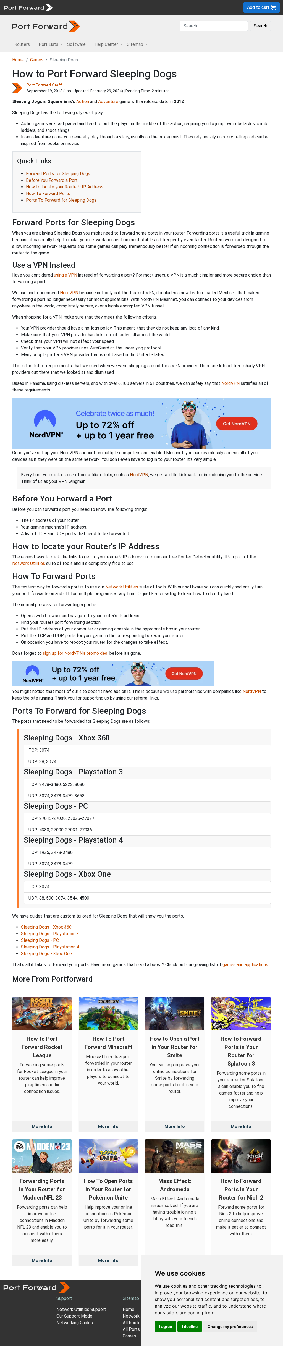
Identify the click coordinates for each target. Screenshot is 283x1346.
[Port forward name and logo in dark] (46, 26)
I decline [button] (190, 1326)
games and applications (245, 964)
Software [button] (77, 44)
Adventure (108, 101)
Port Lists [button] (49, 44)
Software (121, 7)
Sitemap (171, 7)
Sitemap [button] (135, 44)
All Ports (131, 1329)
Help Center (147, 7)
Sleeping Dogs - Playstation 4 (50, 947)
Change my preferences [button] (230, 1326)
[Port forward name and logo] (28, 7)
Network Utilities (28, 563)
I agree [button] (165, 1326)
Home (18, 59)
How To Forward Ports (48, 193)
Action (82, 101)
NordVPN (69, 292)
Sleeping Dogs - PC (40, 940)
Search (260, 25)
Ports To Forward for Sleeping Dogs (61, 200)
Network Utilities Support (81, 1309)
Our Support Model (74, 1316)
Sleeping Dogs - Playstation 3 (50, 933)
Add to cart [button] (259, 7)
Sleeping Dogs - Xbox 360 (46, 927)
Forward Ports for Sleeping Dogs (58, 173)
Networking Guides (74, 1322)
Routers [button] (22, 44)
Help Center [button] (107, 44)
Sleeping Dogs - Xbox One (46, 953)
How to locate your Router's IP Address (64, 187)
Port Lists (98, 7)
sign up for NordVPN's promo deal (75, 653)
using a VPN (65, 275)
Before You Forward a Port (52, 180)
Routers (76, 7)
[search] (187, 7)
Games (36, 59)
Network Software (141, 1316)
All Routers (133, 1322)
